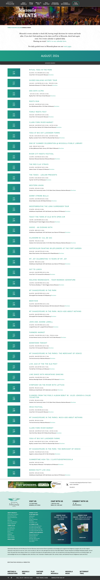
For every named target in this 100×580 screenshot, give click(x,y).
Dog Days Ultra (36, 91)
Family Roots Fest (38, 112)
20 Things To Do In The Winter (35, 529)
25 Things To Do (11, 527)
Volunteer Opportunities (34, 538)
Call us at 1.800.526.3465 (24, 577)
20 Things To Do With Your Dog (36, 530)
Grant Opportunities (33, 540)
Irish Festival (36, 407)
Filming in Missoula (33, 535)
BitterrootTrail (84, 572)
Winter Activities (11, 537)
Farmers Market (37, 332)
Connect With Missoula (36, 532)
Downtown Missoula (12, 516)
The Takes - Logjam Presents (43, 175)
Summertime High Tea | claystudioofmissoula (51, 459)
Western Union (36, 185)
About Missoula (12, 512)
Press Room (11, 539)
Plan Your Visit (33, 514)
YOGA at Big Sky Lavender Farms (44, 133)
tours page (67, 46)
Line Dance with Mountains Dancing (46, 374)
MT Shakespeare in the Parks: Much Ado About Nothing (56, 417)
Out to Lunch (35, 269)
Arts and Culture (11, 528)
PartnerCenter (39, 572)
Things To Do (11, 27)
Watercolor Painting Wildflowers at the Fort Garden (55, 248)
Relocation (10, 520)
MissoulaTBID (25, 572)
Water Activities (11, 535)
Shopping (10, 534)
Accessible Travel (33, 522)
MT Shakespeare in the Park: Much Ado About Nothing (55, 311)
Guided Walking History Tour (43, 80)
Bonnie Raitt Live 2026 (39, 470)
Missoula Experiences (34, 534)
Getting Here (32, 516)
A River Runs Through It (13, 514)
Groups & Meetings (33, 519)
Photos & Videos (32, 537)
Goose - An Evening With (40, 227)
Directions (51, 74)
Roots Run (34, 101)
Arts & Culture (18, 27)
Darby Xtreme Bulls (39, 196)
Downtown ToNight (38, 343)
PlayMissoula (54, 572)
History (9, 518)
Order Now (61, 539)
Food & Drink (10, 533)
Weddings (31, 520)
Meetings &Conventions (12, 572)
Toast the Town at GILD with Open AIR (47, 217)
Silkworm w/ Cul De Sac (40, 238)
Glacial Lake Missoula (12, 517)
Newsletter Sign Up (57, 577)
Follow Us (72, 487)
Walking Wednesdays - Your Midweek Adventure (52, 280)
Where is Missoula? (12, 523)
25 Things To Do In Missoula (35, 526)
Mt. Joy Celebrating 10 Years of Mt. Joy (48, 259)
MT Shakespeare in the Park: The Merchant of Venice (55, 449)
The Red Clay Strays (39, 164)
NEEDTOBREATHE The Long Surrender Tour (49, 206)
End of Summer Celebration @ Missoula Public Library (55, 143)
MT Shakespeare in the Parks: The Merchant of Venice (55, 353)
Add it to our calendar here (56, 41)
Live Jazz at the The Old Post (43, 364)
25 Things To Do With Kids (35, 527)
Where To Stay (33, 512)
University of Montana (12, 521)
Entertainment (11, 530)
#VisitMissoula (77, 505)
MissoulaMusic (69, 572)
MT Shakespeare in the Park (42, 290)
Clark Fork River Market (41, 122)
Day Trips (31, 517)
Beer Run (33, 301)
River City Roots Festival (41, 154)
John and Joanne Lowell (41, 322)
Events (9, 531)
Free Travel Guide (42, 577)
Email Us (53, 505)
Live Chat (59, 505)
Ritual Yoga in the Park (40, 70)
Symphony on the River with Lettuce (46, 385)
